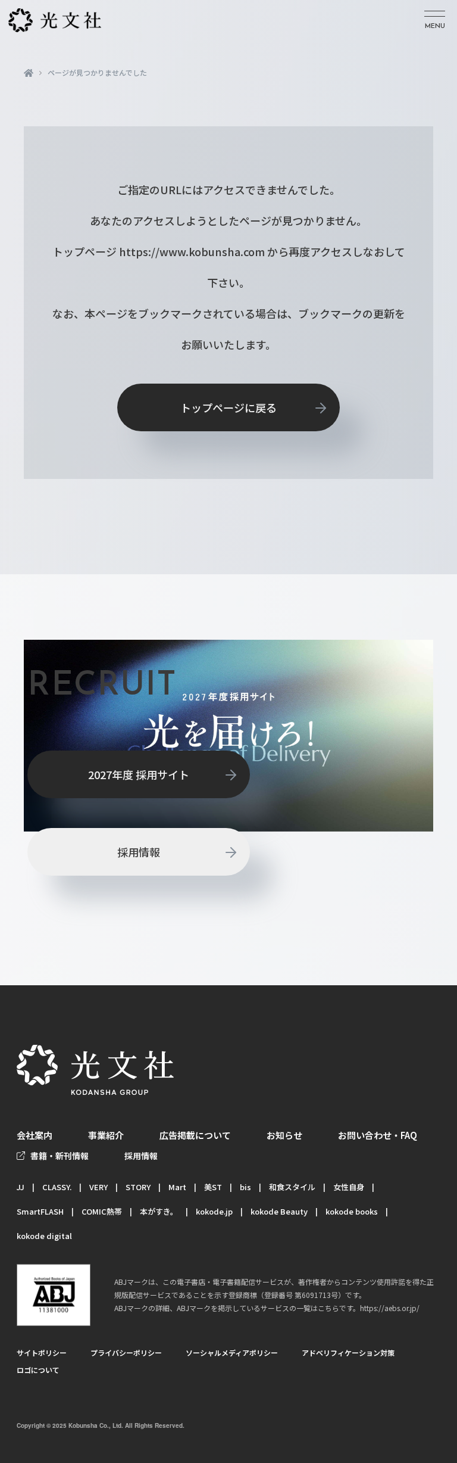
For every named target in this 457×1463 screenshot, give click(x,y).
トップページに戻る (228, 407)
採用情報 (138, 852)
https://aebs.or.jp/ (390, 1308)
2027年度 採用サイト (138, 774)
